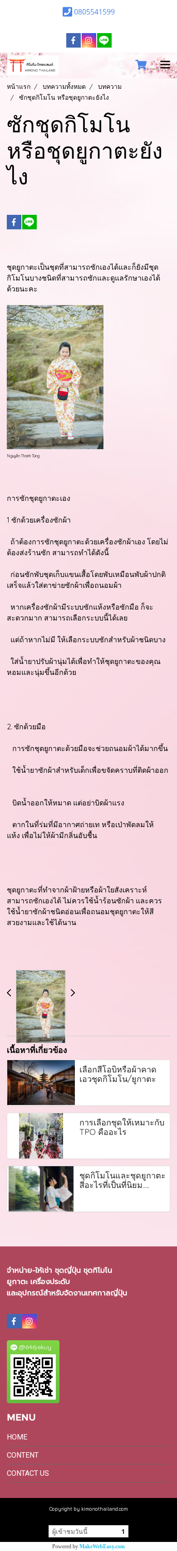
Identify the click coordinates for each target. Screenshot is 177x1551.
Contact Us (28, 1473)
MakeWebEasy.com (102, 1546)
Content (23, 1455)
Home (17, 1437)
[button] (120, 65)
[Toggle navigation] (165, 65)
